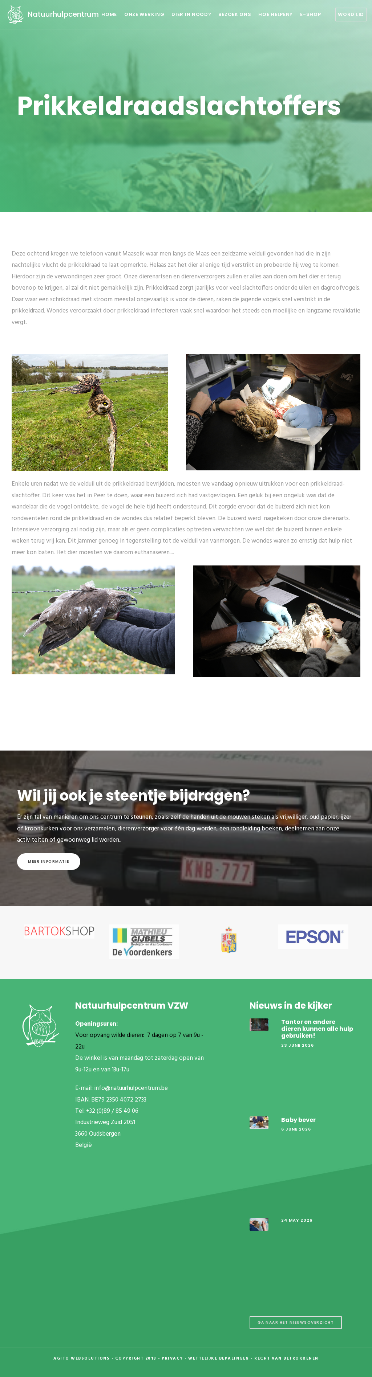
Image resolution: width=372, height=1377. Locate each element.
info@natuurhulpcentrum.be (131, 1088)
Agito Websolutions (81, 1358)
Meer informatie (48, 861)
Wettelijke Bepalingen (218, 1358)
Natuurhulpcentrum (62, 14)
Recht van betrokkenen (286, 1358)
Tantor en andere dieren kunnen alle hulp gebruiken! (317, 1029)
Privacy (172, 1358)
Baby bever (298, 1120)
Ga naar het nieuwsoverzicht (296, 1322)
